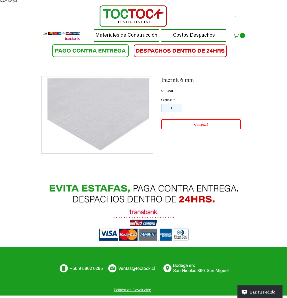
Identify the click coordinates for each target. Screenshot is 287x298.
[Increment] (178, 108)
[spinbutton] (171, 108)
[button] (239, 35)
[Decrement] (164, 108)
